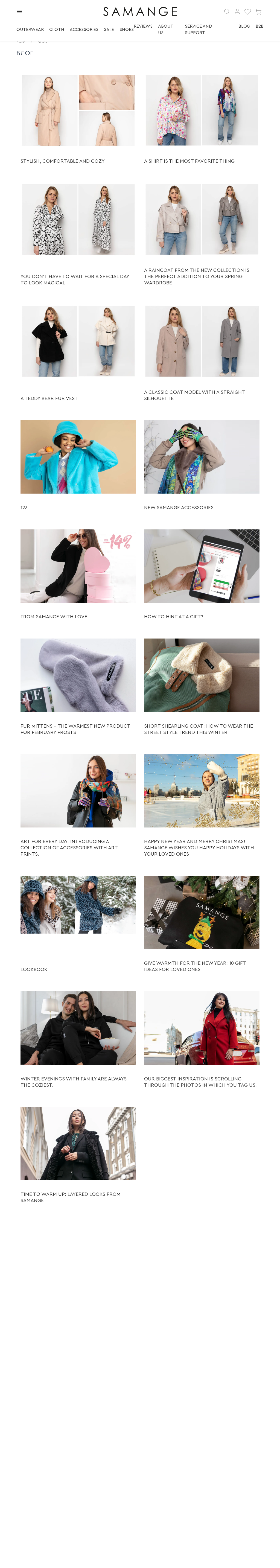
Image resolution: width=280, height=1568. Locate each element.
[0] (247, 11)
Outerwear (30, 29)
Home (21, 41)
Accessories (84, 29)
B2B (260, 26)
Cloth (56, 29)
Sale (109, 29)
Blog (244, 26)
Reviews (143, 26)
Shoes (126, 29)
